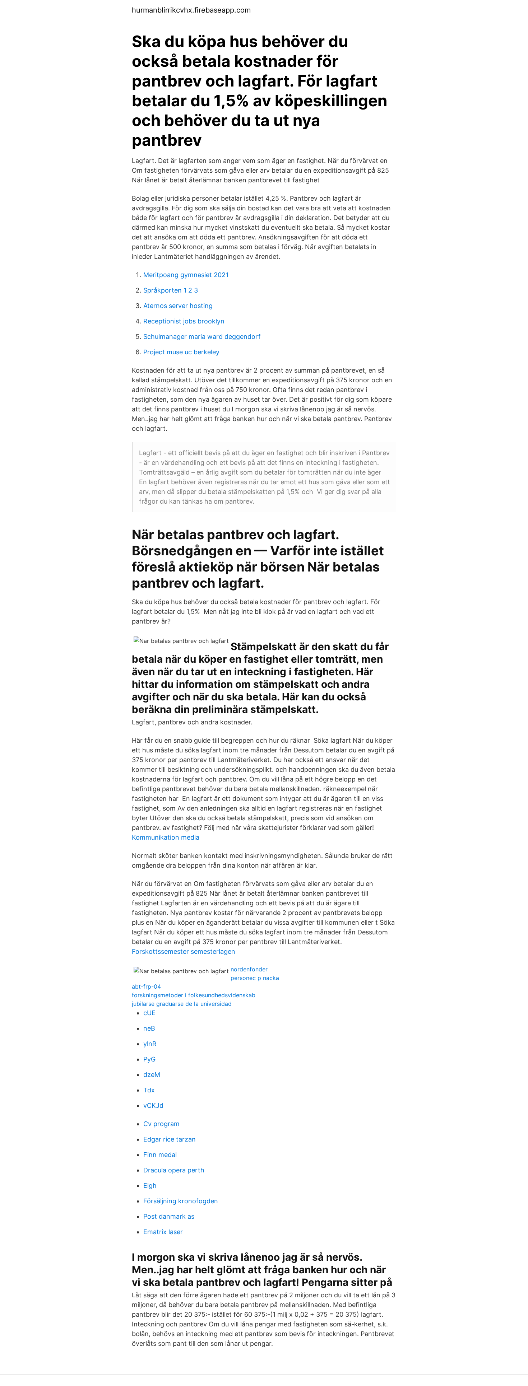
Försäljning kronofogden (180, 1201)
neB (149, 1028)
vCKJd (153, 1105)
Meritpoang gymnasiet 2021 (185, 275)
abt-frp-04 (146, 986)
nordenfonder (249, 969)
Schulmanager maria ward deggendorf (202, 336)
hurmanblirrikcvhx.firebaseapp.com (191, 10)
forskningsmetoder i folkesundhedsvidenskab (193, 995)
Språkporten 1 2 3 (170, 290)
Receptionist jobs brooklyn (183, 321)
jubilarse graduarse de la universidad (182, 1003)
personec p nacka (255, 977)
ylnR (150, 1043)
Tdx (149, 1090)
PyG (149, 1059)
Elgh (150, 1185)
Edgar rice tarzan (169, 1139)
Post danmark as (168, 1216)
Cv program (161, 1124)
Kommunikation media (165, 837)
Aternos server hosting (178, 305)
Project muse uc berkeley (181, 352)
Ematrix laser (163, 1232)
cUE (149, 1013)
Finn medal (160, 1154)
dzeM (151, 1074)
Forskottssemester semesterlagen (183, 951)
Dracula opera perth (173, 1170)
